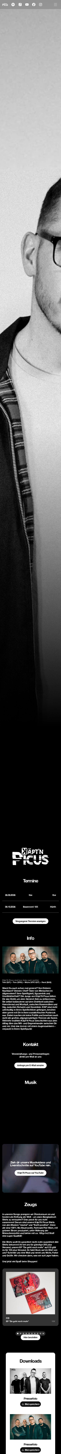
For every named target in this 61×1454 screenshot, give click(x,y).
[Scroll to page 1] (17, 1333)
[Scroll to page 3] (23, 1333)
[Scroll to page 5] (29, 1333)
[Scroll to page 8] (37, 1333)
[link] (5, 4)
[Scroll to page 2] (20, 1333)
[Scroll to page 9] (40, 1333)
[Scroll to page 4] (26, 1333)
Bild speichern (32, 1404)
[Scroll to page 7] (34, 1333)
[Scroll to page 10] (43, 1333)
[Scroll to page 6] (31, 1333)
